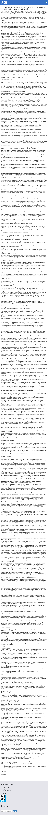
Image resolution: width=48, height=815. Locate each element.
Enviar (14, 811)
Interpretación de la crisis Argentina (9, 775)
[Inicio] (4, 2)
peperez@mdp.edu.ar (19, 679)
